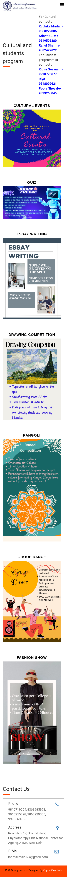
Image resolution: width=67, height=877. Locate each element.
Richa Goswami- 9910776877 (51, 71)
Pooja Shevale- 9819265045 (50, 91)
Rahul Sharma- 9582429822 (50, 48)
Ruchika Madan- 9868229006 (51, 28)
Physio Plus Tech (52, 870)
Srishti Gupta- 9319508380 (49, 38)
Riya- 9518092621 (48, 81)
